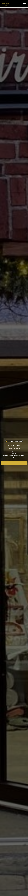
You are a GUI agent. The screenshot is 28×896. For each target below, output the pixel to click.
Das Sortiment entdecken (14, 463)
